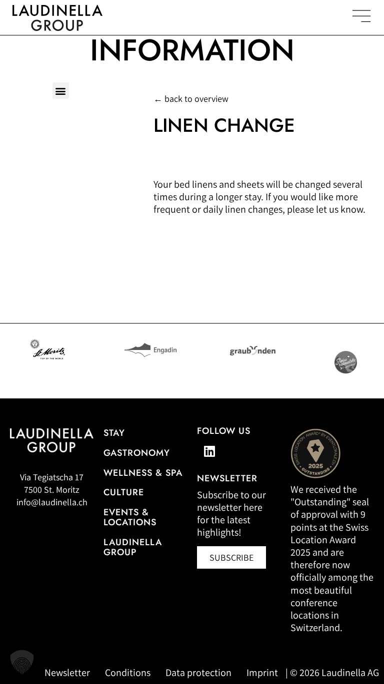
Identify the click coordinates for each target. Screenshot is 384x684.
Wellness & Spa (143, 472)
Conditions (127, 673)
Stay (114, 432)
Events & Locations (130, 517)
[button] (60, 90)
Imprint (262, 673)
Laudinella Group (133, 547)
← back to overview (191, 98)
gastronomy (137, 452)
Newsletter (67, 673)
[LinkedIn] (209, 451)
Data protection (199, 673)
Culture (124, 492)
